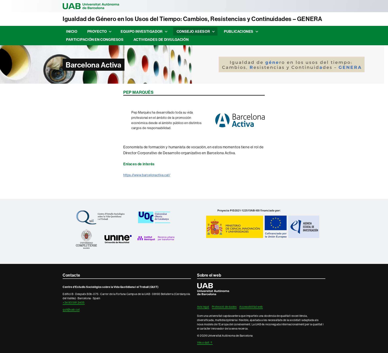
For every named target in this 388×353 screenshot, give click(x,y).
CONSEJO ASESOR (193, 31)
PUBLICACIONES (238, 31)
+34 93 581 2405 (74, 302)
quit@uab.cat (71, 309)
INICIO (71, 31)
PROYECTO (97, 31)
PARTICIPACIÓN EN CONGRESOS (95, 39)
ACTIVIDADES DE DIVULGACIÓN (161, 39)
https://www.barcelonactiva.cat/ (146, 175)
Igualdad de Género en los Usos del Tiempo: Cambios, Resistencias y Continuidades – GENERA (192, 19)
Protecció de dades (224, 307)
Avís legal (203, 307)
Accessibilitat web (251, 307)
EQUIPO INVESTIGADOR (141, 31)
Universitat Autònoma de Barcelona (91, 6)
